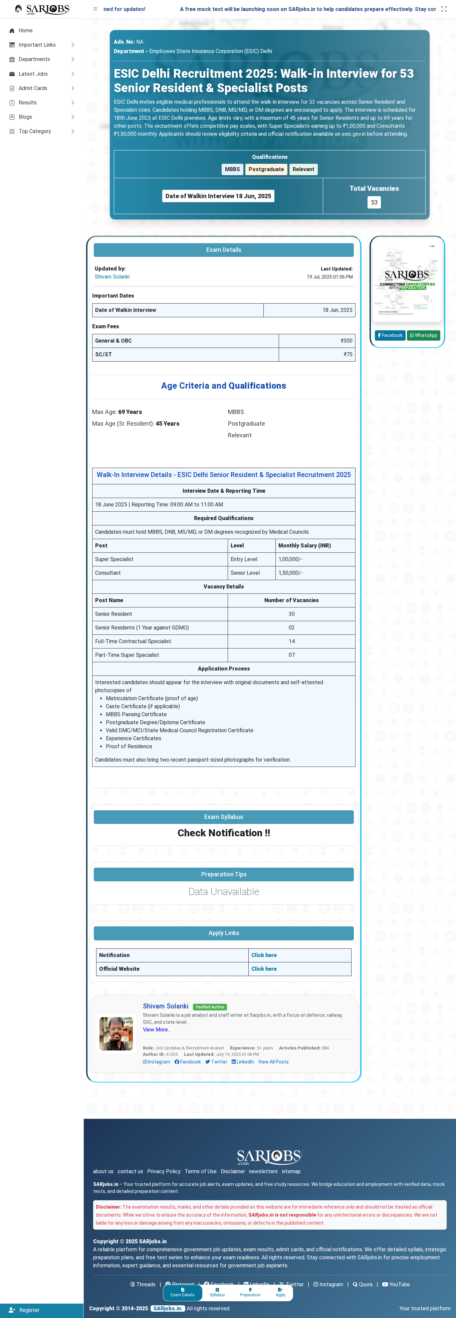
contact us (130, 1171)
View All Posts (273, 1061)
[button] (95, 9)
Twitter (219, 1061)
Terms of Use (201, 1171)
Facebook (190, 1061)
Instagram (159, 1061)
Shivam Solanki (112, 277)
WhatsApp (425, 335)
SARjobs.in (153, 1241)
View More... (157, 1029)
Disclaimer (233, 1171)
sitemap (291, 1171)
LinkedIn (245, 1061)
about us (103, 1171)
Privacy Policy (164, 1171)
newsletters (263, 1171)
